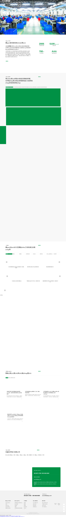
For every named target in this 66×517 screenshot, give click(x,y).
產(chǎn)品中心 (17, 500)
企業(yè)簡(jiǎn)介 (8, 502)
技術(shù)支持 (44, 505)
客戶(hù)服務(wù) (44, 506)
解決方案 (43, 500)
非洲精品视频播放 (2, 516)
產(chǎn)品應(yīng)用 (45, 502)
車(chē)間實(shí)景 (35, 502)
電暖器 (15, 506)
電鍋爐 (25, 505)
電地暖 (25, 502)
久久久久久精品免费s (11, 516)
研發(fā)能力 (34, 505)
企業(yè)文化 (7, 505)
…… (15, 509)
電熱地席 (16, 505)
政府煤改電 (25, 506)
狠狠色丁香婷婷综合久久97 (21, 516)
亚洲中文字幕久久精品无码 (6, 516)
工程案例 (25, 500)
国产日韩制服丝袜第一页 (16, 516)
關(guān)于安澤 (8, 500)
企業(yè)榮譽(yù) (8, 506)
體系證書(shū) (35, 506)
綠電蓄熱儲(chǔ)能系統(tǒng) (18, 502)
